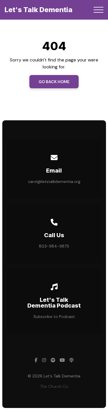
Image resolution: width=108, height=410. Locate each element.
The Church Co (54, 386)
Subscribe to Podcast (54, 316)
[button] (98, 10)
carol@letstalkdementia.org (54, 181)
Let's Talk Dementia (39, 9)
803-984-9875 (54, 246)
